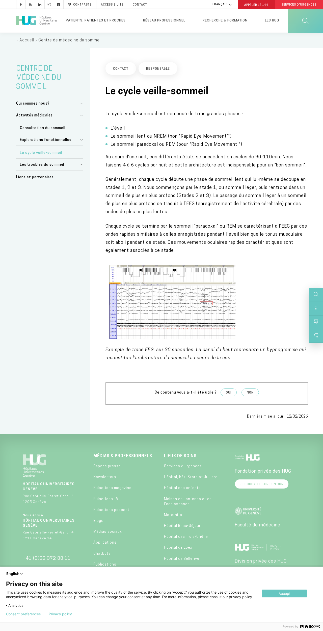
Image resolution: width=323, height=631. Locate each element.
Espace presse (107, 466)
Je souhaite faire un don (262, 484)
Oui (228, 392)
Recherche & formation (225, 20)
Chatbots (102, 554)
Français (220, 4)
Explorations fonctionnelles (45, 140)
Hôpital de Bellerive (181, 559)
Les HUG (272, 20)
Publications (104, 565)
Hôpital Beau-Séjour (182, 526)
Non (250, 392)
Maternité (173, 515)
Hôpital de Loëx (178, 548)
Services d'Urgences (298, 5)
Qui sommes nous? (32, 104)
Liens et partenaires (35, 177)
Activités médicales (34, 115)
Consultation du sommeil (42, 128)
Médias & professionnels (122, 456)
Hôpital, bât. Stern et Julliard (191, 477)
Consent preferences (23, 614)
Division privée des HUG (261, 561)
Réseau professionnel (164, 20)
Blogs (98, 521)
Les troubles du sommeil (42, 165)
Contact (140, 5)
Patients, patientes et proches (96, 20)
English (12, 573)
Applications (105, 543)
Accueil (26, 40)
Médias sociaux (107, 532)
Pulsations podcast (111, 510)
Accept (284, 593)
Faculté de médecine (257, 525)
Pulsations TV (106, 499)
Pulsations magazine (112, 488)
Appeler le (256, 5)
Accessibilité (112, 5)
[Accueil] (36, 20)
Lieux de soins (180, 456)
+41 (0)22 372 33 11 (47, 558)
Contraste (82, 5)
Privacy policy (60, 614)
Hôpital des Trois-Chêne (186, 537)
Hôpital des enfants (182, 488)
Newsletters (104, 477)
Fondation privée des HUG (263, 471)
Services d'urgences (183, 466)
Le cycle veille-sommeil (41, 153)
